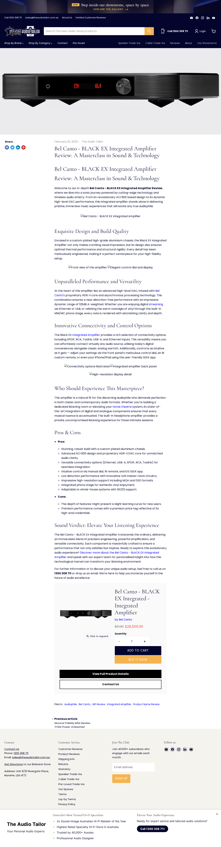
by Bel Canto (123, 620)
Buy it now (138, 660)
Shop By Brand (13, 43)
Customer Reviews (70, 749)
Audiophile (70, 704)
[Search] (149, 31)
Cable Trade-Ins (155, 43)
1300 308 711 (21, 753)
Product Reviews (69, 754)
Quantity (121, 633)
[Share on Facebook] (7, 147)
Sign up (121, 778)
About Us (67, 17)
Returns (63, 764)
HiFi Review (98, 704)
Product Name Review (146, 704)
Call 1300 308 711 (13, 17)
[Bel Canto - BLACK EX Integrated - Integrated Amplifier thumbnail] (66, 651)
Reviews (175, 43)
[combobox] (94, 31)
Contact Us (110, 684)
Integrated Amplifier (86, 335)
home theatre (122, 407)
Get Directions (13, 764)
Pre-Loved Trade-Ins (71, 784)
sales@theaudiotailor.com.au (42, 17)
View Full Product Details (110, 674)
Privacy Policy (66, 804)
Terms (62, 794)
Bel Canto (84, 704)
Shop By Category (40, 43)
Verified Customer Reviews (90, 17)
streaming (156, 304)
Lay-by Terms (67, 799)
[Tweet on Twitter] (12, 147)
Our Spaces (65, 789)
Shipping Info (66, 759)
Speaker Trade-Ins (129, 43)
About (188, 43)
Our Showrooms (207, 43)
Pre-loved (79, 43)
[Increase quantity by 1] (144, 641)
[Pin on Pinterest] (23, 147)
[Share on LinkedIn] (18, 147)
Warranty (64, 769)
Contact (62, 43)
